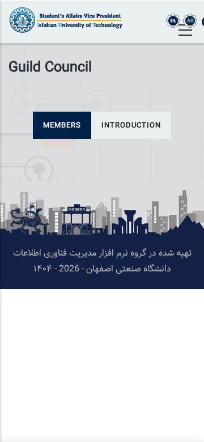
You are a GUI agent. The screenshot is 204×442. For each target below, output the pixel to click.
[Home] (68, 20)
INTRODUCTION (131, 125)
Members (62, 125)
